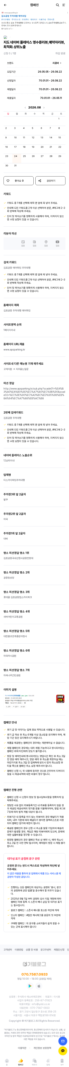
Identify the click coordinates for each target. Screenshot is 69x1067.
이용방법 (19, 949)
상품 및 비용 (32, 949)
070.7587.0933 (34, 974)
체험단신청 (59, 949)
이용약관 (22, 1048)
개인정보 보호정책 (42, 1048)
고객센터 (8, 949)
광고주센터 (46, 949)
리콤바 (56, 63)
